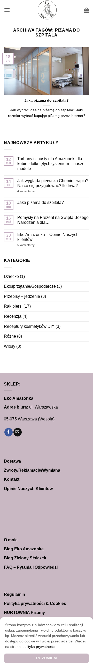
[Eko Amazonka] (47, 10)
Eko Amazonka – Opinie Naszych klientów (48, 237)
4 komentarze (35, 191)
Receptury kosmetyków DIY (29, 326)
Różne (10, 336)
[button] (7, 10)
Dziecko (11, 276)
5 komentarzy (32, 245)
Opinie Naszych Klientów (28, 488)
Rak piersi (13, 306)
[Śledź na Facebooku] (8, 432)
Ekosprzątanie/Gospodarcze (30, 286)
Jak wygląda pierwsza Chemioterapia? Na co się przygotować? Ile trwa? (52, 183)
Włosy (9, 346)
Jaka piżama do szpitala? (46, 100)
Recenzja (12, 316)
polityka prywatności (38, 646)
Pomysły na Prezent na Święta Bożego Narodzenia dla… (53, 220)
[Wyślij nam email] (17, 432)
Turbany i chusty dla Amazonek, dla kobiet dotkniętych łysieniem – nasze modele (50, 164)
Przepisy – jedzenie (22, 296)
